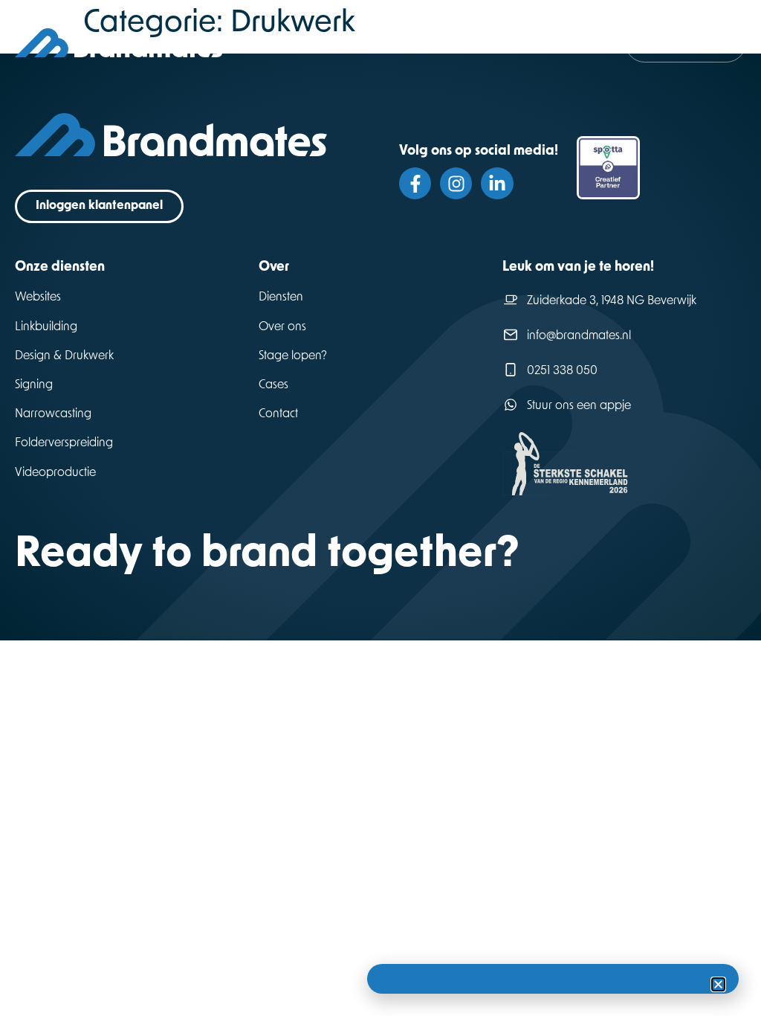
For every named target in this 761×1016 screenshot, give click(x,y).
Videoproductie (55, 473)
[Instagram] (456, 183)
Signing (34, 385)
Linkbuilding (46, 327)
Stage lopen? (293, 356)
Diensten (281, 297)
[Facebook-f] (415, 183)
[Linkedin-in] (497, 183)
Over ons (282, 327)
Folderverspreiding (64, 443)
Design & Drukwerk (64, 356)
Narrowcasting (53, 414)
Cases (273, 385)
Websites (38, 297)
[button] (718, 984)
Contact (278, 414)
